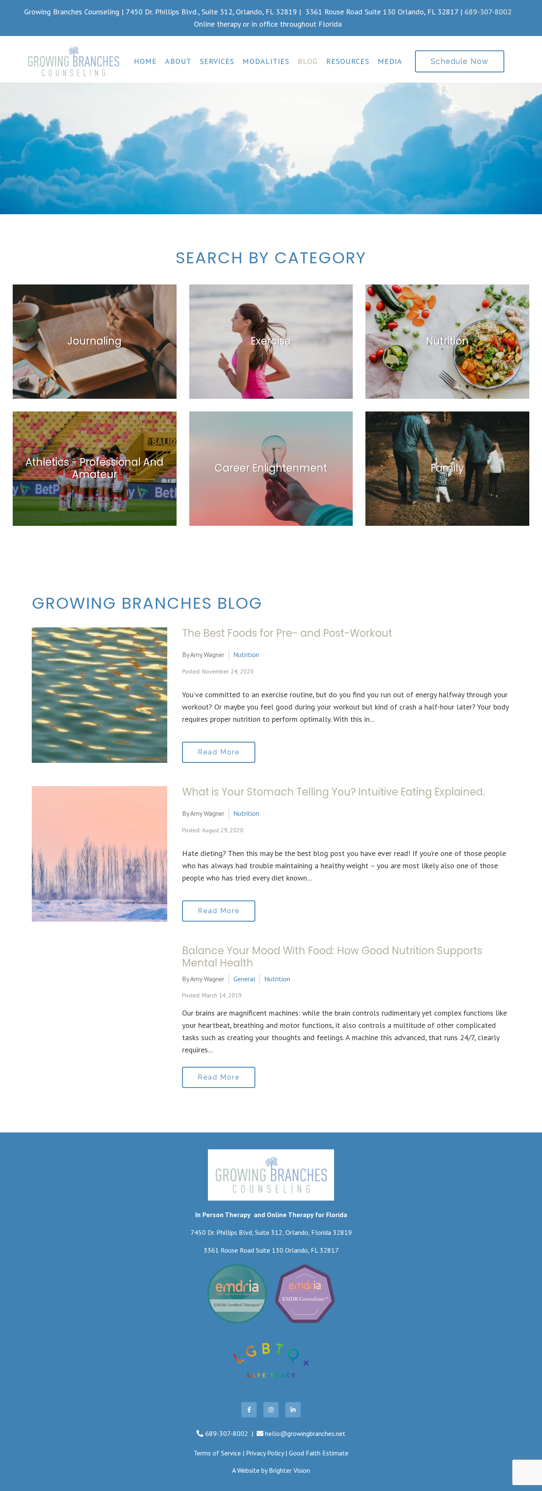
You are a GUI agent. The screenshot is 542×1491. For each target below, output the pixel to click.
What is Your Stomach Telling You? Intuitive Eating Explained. (333, 792)
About (178, 61)
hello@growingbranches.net (305, 1433)
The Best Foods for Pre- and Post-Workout (287, 633)
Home (145, 61)
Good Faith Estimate (318, 1453)
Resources (347, 61)
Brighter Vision (289, 1470)
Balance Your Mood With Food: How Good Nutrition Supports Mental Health (332, 957)
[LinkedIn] (293, 1409)
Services (217, 61)
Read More (219, 752)
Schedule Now (460, 61)
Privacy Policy (265, 1453)
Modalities (266, 61)
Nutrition (246, 654)
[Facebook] (249, 1409)
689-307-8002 (488, 12)
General (244, 979)
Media (390, 61)
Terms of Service (217, 1453)
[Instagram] (271, 1409)
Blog (308, 61)
